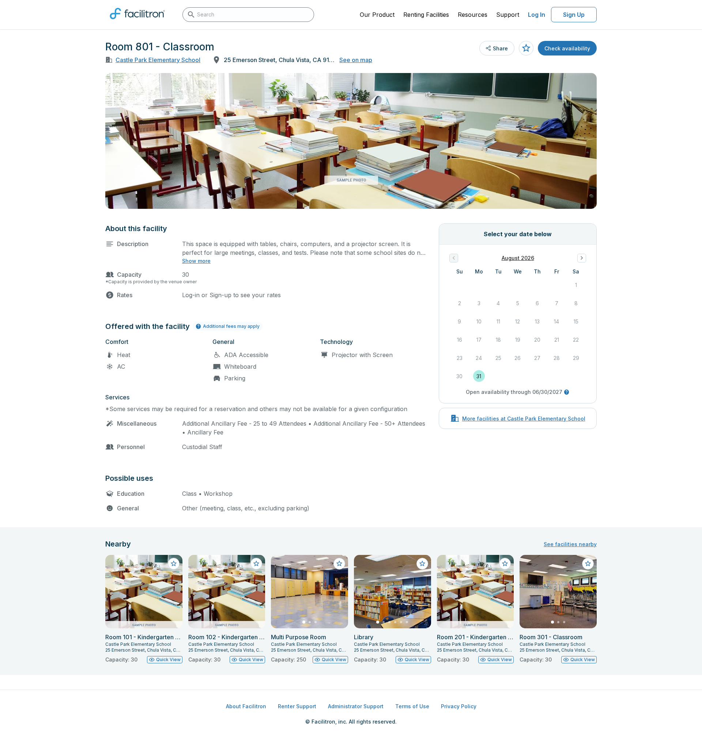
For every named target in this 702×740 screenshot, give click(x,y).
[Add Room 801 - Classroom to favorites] (526, 48)
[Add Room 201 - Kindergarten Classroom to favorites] (505, 564)
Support (507, 14)
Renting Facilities (426, 14)
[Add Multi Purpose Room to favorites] (339, 564)
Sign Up (574, 14)
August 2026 (518, 258)
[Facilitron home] (137, 21)
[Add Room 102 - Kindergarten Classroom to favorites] (256, 564)
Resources (472, 14)
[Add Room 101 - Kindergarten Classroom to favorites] (174, 564)
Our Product (377, 14)
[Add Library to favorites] (422, 564)
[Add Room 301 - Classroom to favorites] (588, 564)
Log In (536, 14)
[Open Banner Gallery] (351, 141)
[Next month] (581, 258)
